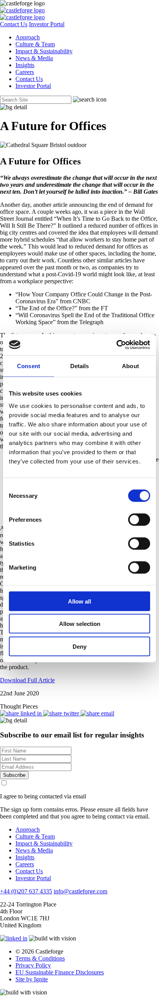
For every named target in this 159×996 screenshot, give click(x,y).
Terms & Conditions (40, 958)
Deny (79, 646)
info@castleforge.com (80, 891)
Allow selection (79, 624)
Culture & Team (35, 44)
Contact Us (13, 24)
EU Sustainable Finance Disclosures (59, 972)
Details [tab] (79, 366)
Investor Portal (46, 24)
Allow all (79, 601)
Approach (27, 37)
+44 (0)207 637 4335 (26, 891)
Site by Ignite (31, 979)
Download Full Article (27, 680)
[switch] (139, 519)
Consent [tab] (28, 366)
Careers (24, 72)
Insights (24, 65)
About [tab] (130, 366)
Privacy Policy (33, 965)
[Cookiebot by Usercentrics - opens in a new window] (116, 345)
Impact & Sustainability (44, 51)
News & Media (34, 58)
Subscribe (14, 775)
